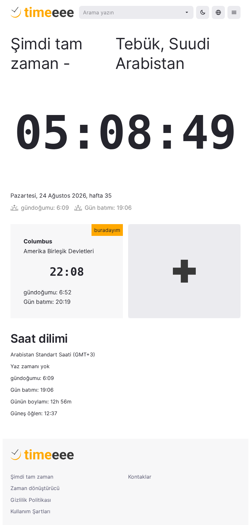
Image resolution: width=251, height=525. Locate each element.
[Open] (187, 12)
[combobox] (132, 12)
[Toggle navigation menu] (234, 12)
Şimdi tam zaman (31, 476)
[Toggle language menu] (218, 12)
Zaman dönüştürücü (34, 488)
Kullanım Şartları (30, 511)
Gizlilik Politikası (30, 500)
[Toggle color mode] (202, 12)
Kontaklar (139, 476)
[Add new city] (184, 271)
